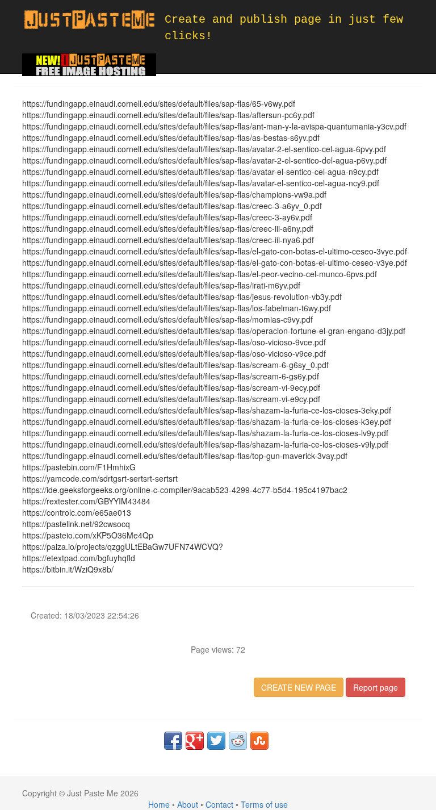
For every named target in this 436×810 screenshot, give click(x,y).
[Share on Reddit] (238, 741)
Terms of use (264, 804)
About (187, 804)
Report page (375, 687)
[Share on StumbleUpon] (259, 741)
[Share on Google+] (195, 741)
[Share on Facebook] (173, 741)
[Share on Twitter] (216, 741)
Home (159, 804)
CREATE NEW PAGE (298, 687)
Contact (219, 804)
